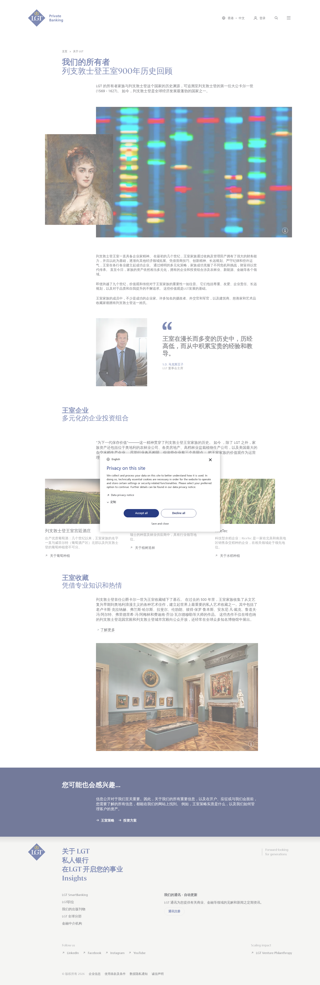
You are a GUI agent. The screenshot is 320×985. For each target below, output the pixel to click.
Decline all (178, 513)
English (116, 459)
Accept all (141, 513)
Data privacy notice (122, 494)
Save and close (160, 523)
